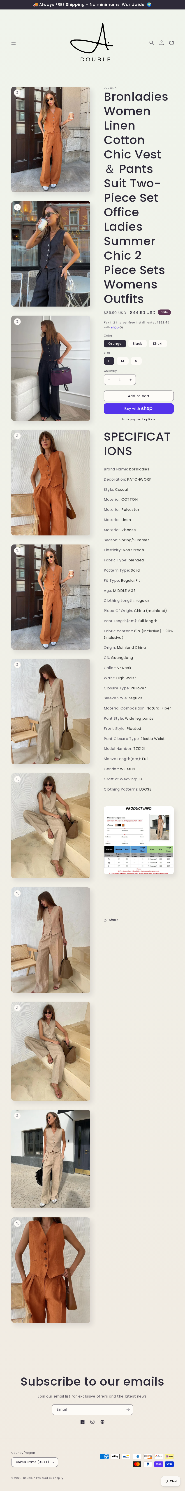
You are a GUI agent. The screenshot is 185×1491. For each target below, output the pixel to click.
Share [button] (114, 920)
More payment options (138, 419)
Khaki (157, 343)
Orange (115, 343)
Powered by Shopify (49, 1478)
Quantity (110, 371)
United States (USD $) (32, 1462)
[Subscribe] (128, 1409)
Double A (29, 1478)
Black (137, 343)
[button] (13, 43)
